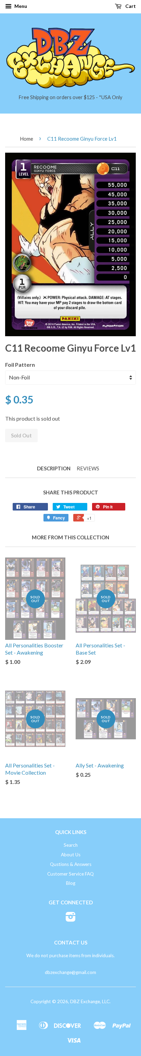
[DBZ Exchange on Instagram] (70, 919)
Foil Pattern (20, 364)
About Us (70, 854)
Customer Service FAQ (70, 874)
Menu (20, 6)
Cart (130, 6)
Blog (70, 883)
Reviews (88, 468)
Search (71, 845)
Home (26, 139)
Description (53, 468)
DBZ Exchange (85, 1001)
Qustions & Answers (70, 864)
